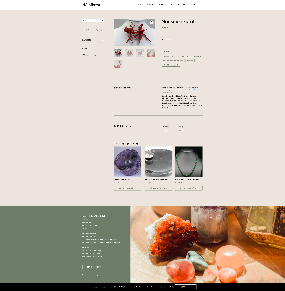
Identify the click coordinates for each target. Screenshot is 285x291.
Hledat (104, 30)
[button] (152, 22)
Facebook (86, 275)
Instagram (97, 275)
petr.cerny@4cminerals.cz (92, 256)
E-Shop (139, 5)
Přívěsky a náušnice (180, 56)
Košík (192, 5)
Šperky (190, 61)
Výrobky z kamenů (171, 65)
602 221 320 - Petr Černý (91, 251)
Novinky (162, 5)
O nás (172, 5)
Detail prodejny (94, 267)
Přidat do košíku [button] (127, 188)
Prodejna (150, 5)
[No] (282, 287)
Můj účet (182, 5)
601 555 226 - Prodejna (91, 253)
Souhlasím (185, 287)
